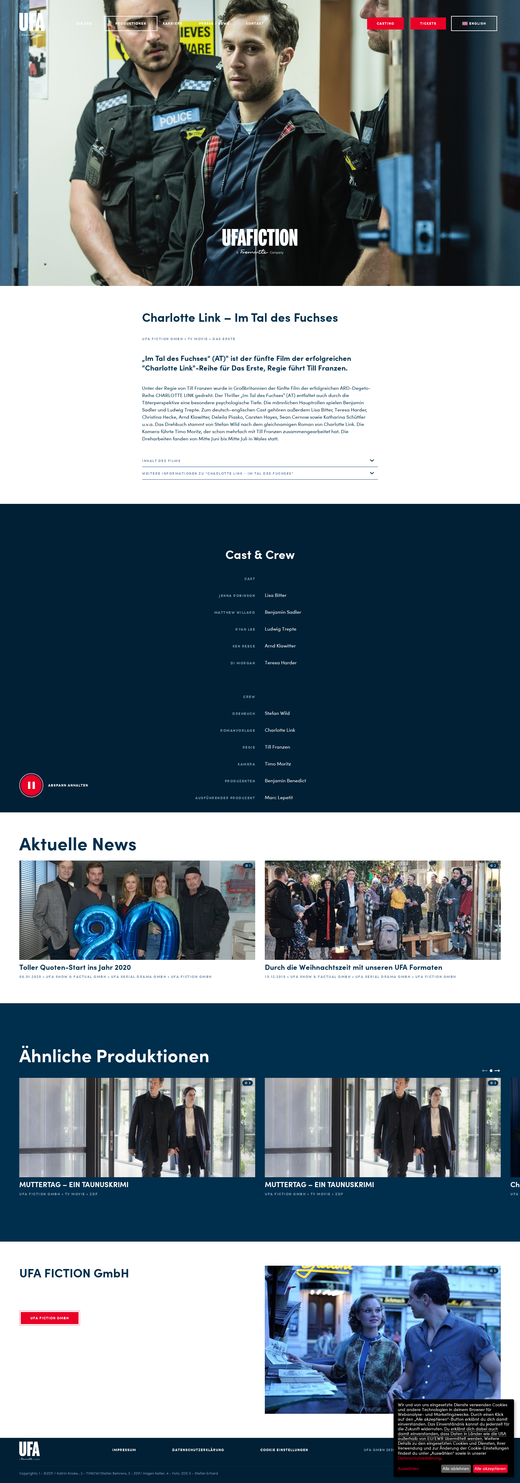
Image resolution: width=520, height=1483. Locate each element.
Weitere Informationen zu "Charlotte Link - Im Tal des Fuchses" (217, 473)
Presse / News (214, 23)
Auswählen (408, 1468)
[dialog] (454, 1438)
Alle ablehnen (456, 1468)
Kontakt (255, 23)
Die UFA (84, 23)
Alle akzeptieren (490, 1468)
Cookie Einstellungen (284, 1449)
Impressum (124, 1449)
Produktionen (130, 23)
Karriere (172, 23)
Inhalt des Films (161, 460)
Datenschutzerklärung (198, 1449)
